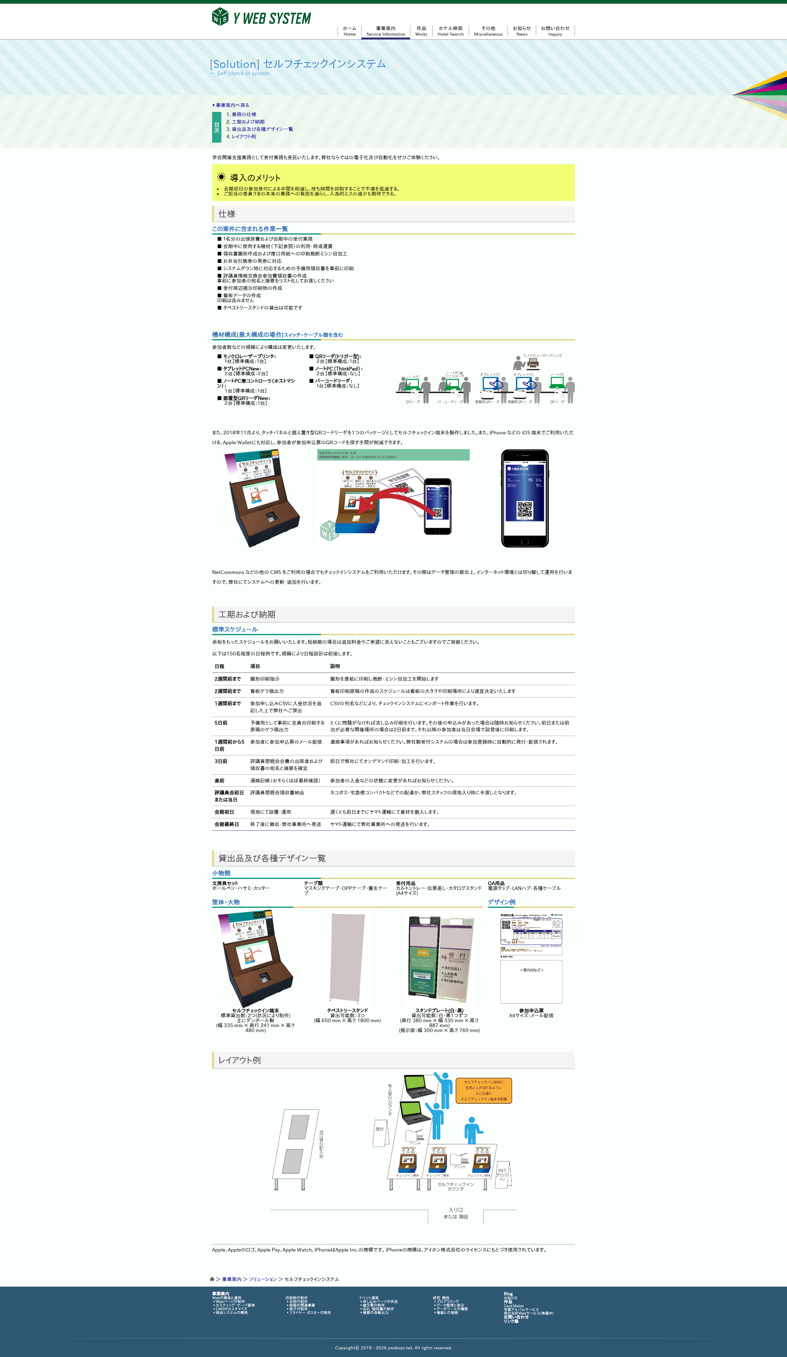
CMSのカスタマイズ (231, 1309)
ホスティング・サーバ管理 (235, 1305)
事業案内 (232, 1279)
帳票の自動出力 (376, 1312)
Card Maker (514, 1306)
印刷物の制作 (297, 1298)
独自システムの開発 (232, 1312)
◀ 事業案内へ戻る (230, 105)
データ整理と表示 (450, 1305)
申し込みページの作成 (380, 1301)
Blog (508, 1294)
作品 (508, 1302)
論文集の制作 (374, 1305)
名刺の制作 (298, 1301)
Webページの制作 (230, 1301)
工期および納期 (248, 121)
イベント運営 (369, 1298)
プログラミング (448, 1301)
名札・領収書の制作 (378, 1309)
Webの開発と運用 (226, 1298)
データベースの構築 (452, 1309)
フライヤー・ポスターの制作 (310, 1312)
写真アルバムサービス (521, 1309)
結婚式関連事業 (302, 1305)
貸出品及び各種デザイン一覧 (262, 129)
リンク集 (511, 1321)
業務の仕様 (244, 114)
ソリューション (263, 1279)
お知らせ (510, 1298)
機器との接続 (447, 1312)
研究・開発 (441, 1298)
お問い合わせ (516, 1317)
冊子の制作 (298, 1309)
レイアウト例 (244, 136)
